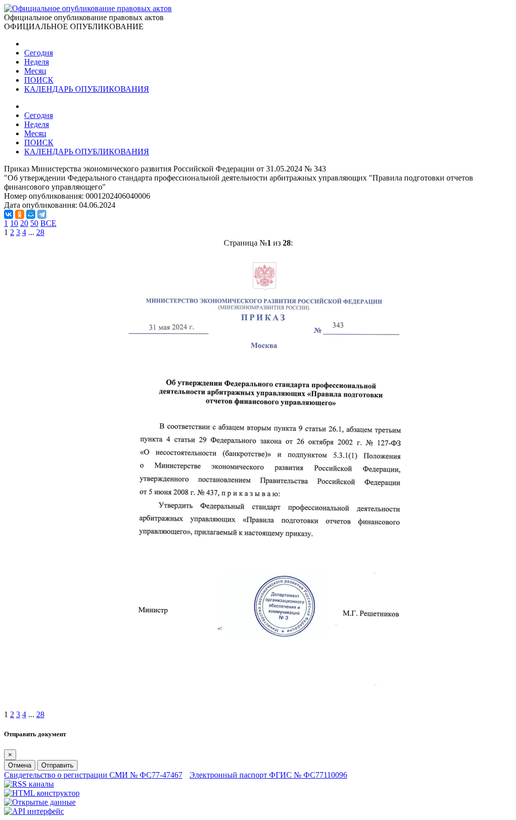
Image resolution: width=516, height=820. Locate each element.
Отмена (19, 765)
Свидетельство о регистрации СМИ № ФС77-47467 (93, 775)
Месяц (35, 71)
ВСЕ (48, 223)
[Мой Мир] (30, 214)
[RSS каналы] (29, 784)
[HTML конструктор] (42, 793)
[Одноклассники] (19, 214)
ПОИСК (38, 80)
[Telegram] (41, 214)
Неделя (36, 61)
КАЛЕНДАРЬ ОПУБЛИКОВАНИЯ (86, 89)
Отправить (57, 765)
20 (24, 223)
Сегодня (38, 52)
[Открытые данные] (40, 802)
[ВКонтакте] (8, 214)
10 (14, 223)
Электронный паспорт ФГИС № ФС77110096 (268, 775)
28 (40, 232)
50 (34, 223)
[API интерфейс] (34, 811)
